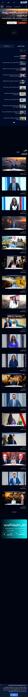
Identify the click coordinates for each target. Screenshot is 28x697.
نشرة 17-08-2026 (23, 350)
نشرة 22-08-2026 (23, 252)
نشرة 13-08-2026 (23, 429)
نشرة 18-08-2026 (23, 331)
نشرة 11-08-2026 (23, 468)
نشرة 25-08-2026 (23, 193)
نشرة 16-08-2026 (23, 370)
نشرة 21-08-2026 (23, 272)
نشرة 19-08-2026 (23, 311)
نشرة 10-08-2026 (23, 488)
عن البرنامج (7, 46)
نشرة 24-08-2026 (23, 213)
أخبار (14, 2)
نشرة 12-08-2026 (23, 449)
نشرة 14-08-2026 (23, 409)
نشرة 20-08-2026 (23, 291)
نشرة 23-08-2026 (23, 232)
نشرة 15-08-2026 (23, 390)
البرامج (8, 2)
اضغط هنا (11, 691)
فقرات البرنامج (21, 46)
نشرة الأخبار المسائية (17, 6)
